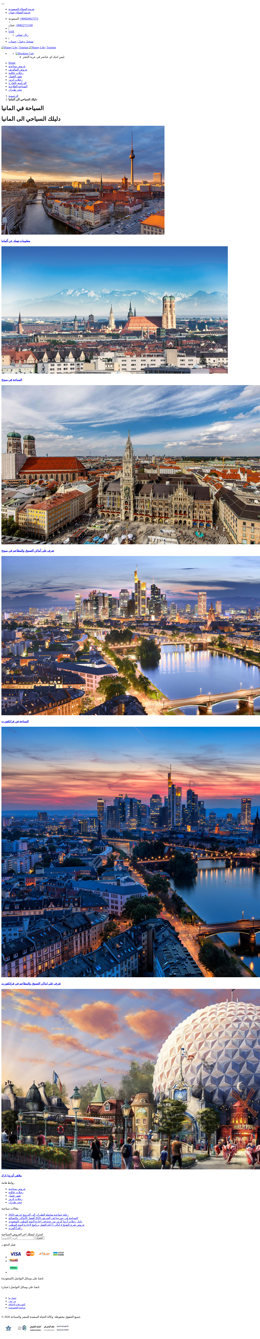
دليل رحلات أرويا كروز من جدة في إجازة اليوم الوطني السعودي (45, 1221)
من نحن (12, 1301)
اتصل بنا (12, 1298)
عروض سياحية (17, 1188)
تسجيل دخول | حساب (20, 41)
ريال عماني (22, 34)
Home (11, 62)
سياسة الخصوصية (16, 1307)
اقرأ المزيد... (15, 1228)
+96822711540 (24, 25)
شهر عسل (14, 1195)
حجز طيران (15, 89)
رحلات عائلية (16, 1192)
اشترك (39, 1238)
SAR (11, 31)
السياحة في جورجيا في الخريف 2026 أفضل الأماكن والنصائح (43, 1218)
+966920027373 (29, 18)
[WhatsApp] (2, 3)
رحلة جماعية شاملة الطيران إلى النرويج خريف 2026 (38, 1214)
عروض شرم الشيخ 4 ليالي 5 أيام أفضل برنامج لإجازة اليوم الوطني (46, 1224)
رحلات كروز (15, 1198)
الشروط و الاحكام (16, 1304)
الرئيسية (13, 95)
